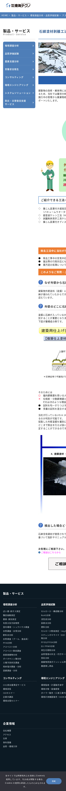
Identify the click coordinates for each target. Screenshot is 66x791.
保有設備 (7, 742)
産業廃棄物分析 (10, 654)
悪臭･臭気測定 (9, 619)
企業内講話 (8, 697)
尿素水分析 (46, 623)
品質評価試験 (48, 604)
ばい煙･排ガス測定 (12, 611)
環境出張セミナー (11, 700)
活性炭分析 (46, 619)
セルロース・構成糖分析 (52, 611)
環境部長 (7, 689)
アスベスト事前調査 (12, 650)
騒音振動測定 (9, 615)
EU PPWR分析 (48, 646)
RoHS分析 (46, 615)
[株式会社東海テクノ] (18, 5)
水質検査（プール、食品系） (16, 639)
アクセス (7, 734)
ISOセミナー (9, 693)
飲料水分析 (8, 635)
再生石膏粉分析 (48, 650)
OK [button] (54, 781)
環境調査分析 (10, 604)
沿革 (5, 738)
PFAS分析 (7, 642)
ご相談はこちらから (51, 552)
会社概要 (7, 730)
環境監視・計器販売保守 (52, 685)
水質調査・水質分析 (12, 631)
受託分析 (45, 658)
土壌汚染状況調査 (11, 662)
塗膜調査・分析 (10, 670)
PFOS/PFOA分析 (49, 642)
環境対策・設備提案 (50, 689)
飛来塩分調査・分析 (12, 666)
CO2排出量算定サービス (14, 685)
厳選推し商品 (47, 666)
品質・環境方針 (10, 746)
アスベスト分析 (10, 646)
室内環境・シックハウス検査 (16, 627)
